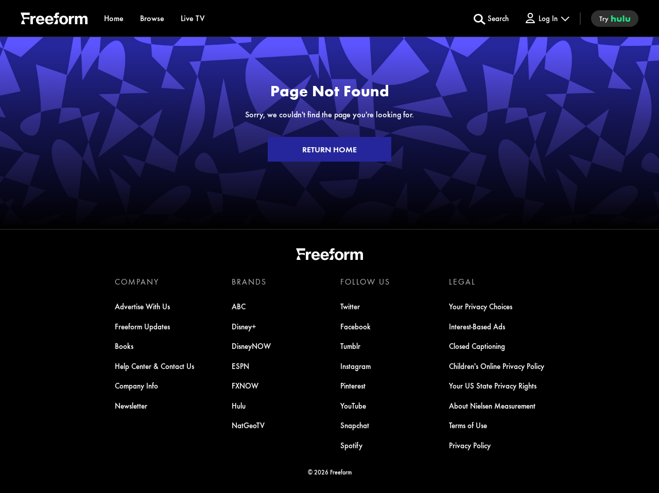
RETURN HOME (329, 149)
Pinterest (353, 385)
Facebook (355, 326)
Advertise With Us (142, 306)
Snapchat (354, 425)
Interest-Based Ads (477, 326)
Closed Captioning (477, 346)
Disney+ (244, 326)
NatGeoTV (248, 425)
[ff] (54, 20)
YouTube (353, 405)
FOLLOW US (365, 281)
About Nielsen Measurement (492, 405)
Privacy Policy (470, 445)
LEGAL (462, 281)
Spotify (351, 445)
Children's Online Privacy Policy (496, 366)
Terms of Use (468, 425)
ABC (239, 306)
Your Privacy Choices (480, 306)
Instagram (355, 366)
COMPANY (137, 281)
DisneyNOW (251, 346)
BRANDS (249, 281)
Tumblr (350, 346)
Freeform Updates (142, 326)
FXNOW (245, 385)
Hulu (239, 405)
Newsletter (131, 405)
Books (124, 346)
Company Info (136, 385)
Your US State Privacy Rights (492, 385)
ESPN (240, 366)
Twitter (350, 306)
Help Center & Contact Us (154, 366)
